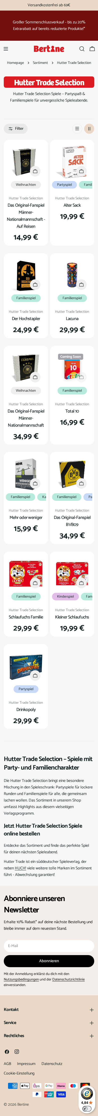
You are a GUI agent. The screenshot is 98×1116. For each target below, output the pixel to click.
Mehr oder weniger (26, 517)
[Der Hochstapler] (26, 275)
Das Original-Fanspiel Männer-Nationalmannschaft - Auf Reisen (26, 216)
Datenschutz (51, 1063)
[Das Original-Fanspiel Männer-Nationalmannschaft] (26, 368)
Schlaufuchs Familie (26, 617)
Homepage (15, 63)
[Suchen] (82, 49)
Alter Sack (72, 205)
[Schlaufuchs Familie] (26, 574)
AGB (7, 1063)
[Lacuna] (72, 275)
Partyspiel (64, 185)
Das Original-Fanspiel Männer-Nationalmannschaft (26, 418)
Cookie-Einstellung (19, 1073)
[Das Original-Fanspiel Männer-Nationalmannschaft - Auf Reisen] (26, 162)
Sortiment (40, 63)
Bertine (23, 1104)
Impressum (26, 1063)
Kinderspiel (65, 597)
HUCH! (20, 868)
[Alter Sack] (72, 162)
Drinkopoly (25, 709)
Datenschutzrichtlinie (68, 979)
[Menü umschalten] (6, 49)
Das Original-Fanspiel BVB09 (72, 521)
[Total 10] (72, 368)
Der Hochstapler (26, 319)
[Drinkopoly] (26, 666)
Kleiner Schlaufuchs (72, 617)
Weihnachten (26, 185)
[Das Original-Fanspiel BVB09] (72, 474)
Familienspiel (26, 298)
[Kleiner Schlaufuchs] (72, 574)
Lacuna (72, 319)
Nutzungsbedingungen (21, 979)
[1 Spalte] (77, 129)
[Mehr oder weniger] (26, 474)
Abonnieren (49, 961)
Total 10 (72, 411)
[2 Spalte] (89, 129)
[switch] (86, 1108)
